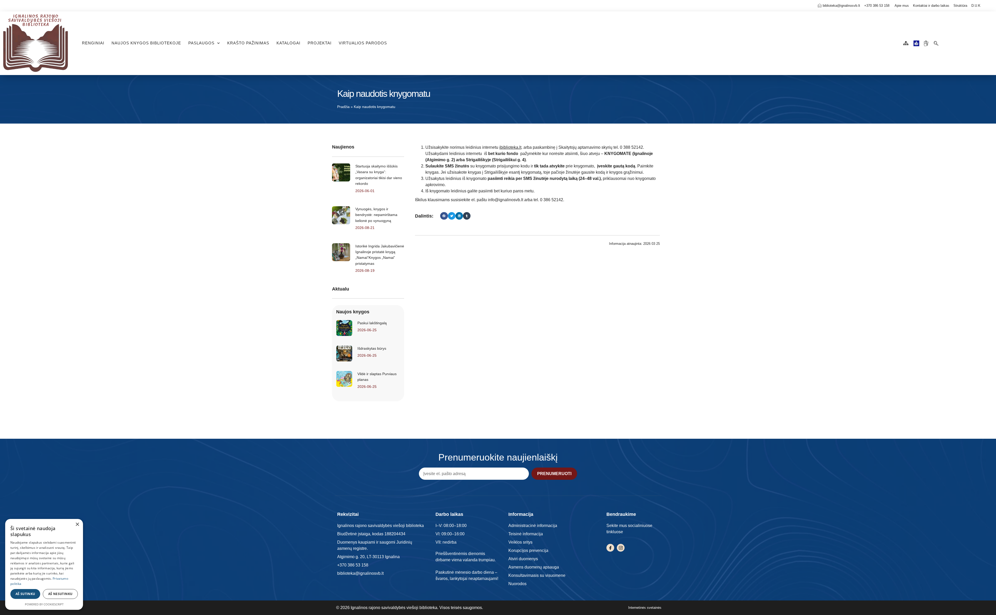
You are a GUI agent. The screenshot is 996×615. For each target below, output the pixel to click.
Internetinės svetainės (644, 608)
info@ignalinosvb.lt (505, 200)
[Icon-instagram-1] (621, 548)
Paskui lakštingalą (372, 323)
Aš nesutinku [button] (60, 594)
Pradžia (343, 107)
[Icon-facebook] (610, 548)
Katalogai (288, 43)
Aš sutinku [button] (25, 594)
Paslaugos (201, 43)
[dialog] (44, 564)
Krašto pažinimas (248, 43)
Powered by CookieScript (44, 604)
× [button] (77, 524)
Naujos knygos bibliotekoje (146, 43)
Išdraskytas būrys (371, 348)
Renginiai (93, 43)
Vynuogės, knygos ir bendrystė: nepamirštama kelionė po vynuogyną (376, 215)
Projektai (319, 43)
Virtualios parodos (363, 43)
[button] (936, 42)
